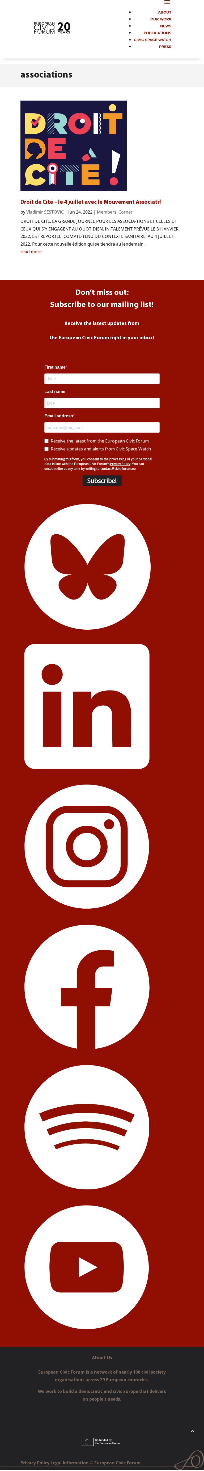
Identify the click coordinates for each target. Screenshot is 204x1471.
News (165, 25)
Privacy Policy (35, 1463)
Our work (160, 18)
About (164, 12)
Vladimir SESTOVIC (45, 212)
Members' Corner (115, 212)
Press (165, 46)
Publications (157, 32)
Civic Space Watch (152, 39)
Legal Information (70, 1463)
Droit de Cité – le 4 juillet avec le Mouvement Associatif (90, 202)
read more (31, 252)
